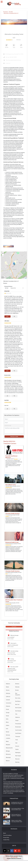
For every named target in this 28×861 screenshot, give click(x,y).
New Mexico (17, 701)
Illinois (7, 722)
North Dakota (18, 710)
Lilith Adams (6, 320)
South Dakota (18, 733)
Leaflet (25, 278)
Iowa (7, 728)
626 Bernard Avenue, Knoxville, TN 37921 (13, 543)
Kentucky (8, 735)
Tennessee (17, 736)
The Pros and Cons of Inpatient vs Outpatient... (16, 815)
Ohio (16, 714)
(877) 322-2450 (14, 857)
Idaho (7, 719)
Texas (16, 739)
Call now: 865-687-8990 (11, 57)
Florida (7, 709)
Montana (17, 683)
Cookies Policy (6, 839)
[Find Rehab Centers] (14, 3)
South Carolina (18, 730)
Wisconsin (17, 759)
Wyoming (17, 762)
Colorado (8, 699)
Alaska (7, 686)
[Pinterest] (19, 850)
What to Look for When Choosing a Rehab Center (16, 821)
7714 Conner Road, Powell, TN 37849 (12, 514)
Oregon (16, 720)
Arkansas (8, 693)
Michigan (8, 751)
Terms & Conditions (7, 835)
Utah (16, 742)
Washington (17, 752)
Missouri (8, 760)
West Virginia (18, 755)
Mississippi (8, 757)
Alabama (8, 683)
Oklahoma (17, 717)
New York (17, 704)
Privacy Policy (6, 837)
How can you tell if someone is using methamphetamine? (12, 668)
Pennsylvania (18, 723)
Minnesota (8, 754)
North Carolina (18, 707)
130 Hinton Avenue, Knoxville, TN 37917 (12, 486)
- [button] (2, 255)
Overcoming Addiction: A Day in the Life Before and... (17, 809)
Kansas (7, 731)
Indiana (7, 725)
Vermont (17, 746)
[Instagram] (4, 850)
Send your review (14, 436)
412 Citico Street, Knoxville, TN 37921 (12, 602)
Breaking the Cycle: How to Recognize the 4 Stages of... (17, 803)
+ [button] (2, 253)
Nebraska (17, 686)
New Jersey (17, 698)
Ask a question (14, 626)
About (4, 833)
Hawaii (7, 715)
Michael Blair (6, 291)
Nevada (17, 690)
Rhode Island (18, 726)
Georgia (7, 712)
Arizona (7, 690)
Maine (7, 741)
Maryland (8, 744)
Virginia (16, 749)
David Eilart (6, 400)
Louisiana (8, 738)
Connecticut (8, 703)
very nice (6, 405)
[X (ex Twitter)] (8, 850)
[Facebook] (11, 850)
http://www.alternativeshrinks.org (13, 60)
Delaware (8, 706)
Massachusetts (9, 747)
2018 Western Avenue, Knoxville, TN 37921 (13, 572)
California (8, 696)
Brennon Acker (7, 375)
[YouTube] (15, 850)
